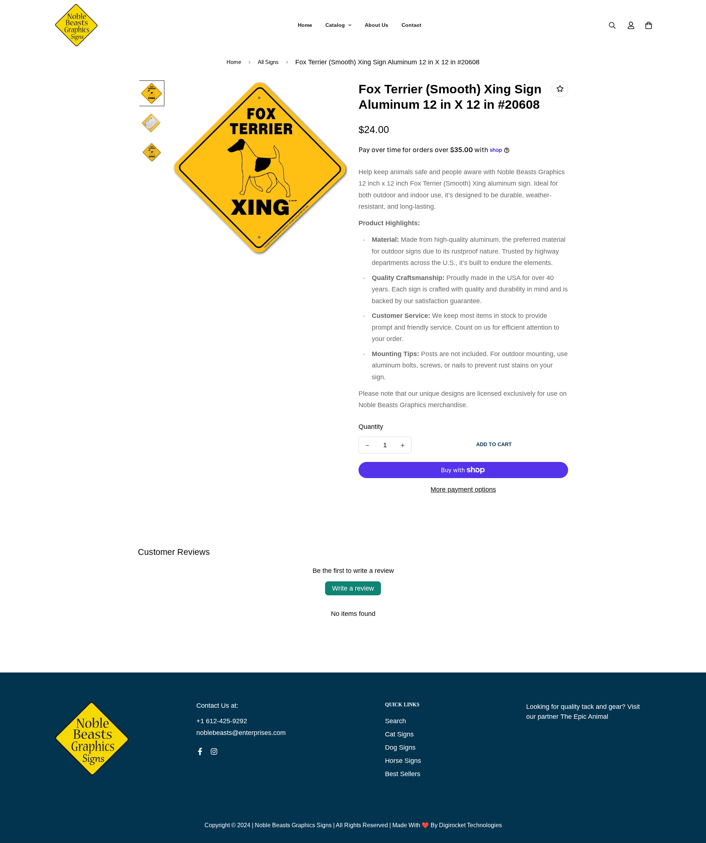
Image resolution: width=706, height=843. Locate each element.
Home (305, 25)
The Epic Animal (584, 716)
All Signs (268, 62)
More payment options (463, 489)
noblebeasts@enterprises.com (241, 732)
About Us (376, 25)
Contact (411, 25)
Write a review (353, 588)
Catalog (335, 25)
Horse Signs (403, 760)
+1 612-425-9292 (221, 721)
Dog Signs (400, 747)
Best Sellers (402, 774)
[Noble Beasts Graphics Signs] (76, 25)
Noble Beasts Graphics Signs (293, 825)
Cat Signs (399, 734)
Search (395, 721)
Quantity (371, 426)
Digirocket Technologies (470, 825)
